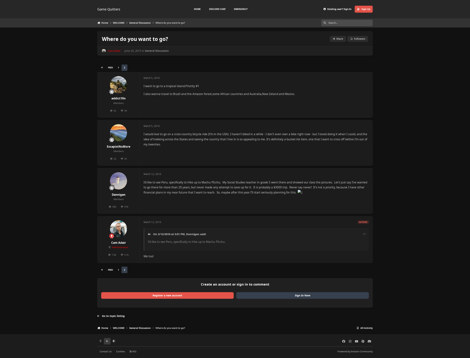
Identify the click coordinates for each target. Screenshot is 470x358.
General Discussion (157, 50)
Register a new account (167, 295)
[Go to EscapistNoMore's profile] (118, 132)
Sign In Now (302, 295)
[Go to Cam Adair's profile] (104, 51)
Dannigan (118, 195)
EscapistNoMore (118, 147)
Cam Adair (118, 243)
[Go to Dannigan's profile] (118, 180)
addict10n (118, 98)
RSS (134, 351)
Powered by (355, 351)
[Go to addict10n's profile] (118, 84)
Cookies (120, 351)
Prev (110, 67)
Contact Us (106, 351)
